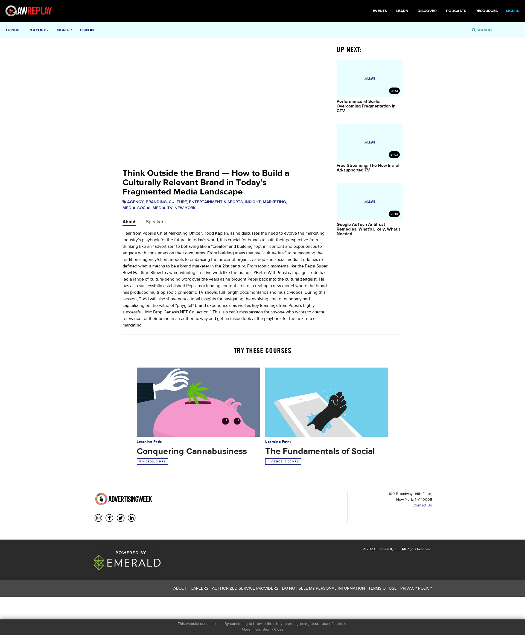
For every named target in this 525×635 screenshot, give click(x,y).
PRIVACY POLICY (416, 588)
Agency (135, 202)
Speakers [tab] (156, 221)
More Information (256, 629)
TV (170, 208)
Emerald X (384, 549)
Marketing (274, 202)
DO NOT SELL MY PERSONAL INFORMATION (323, 588)
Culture (178, 202)
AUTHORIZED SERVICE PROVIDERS (245, 588)
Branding (156, 202)
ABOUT (180, 588)
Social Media (151, 208)
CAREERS (199, 588)
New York (185, 208)
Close (279, 629)
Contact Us (422, 505)
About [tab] (129, 221)
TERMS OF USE (382, 588)
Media (128, 208)
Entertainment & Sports (216, 202)
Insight (253, 202)
